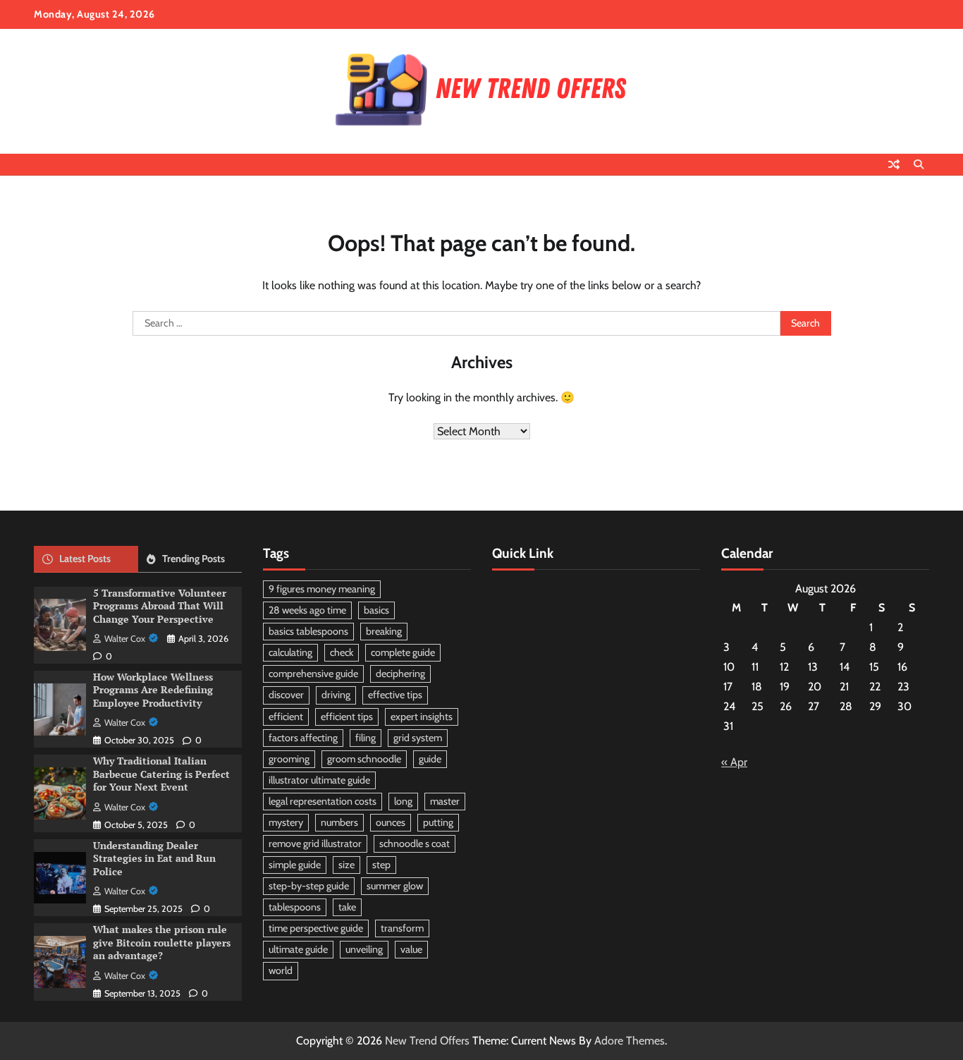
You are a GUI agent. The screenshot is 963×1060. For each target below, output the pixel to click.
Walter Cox (124, 638)
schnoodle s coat (414, 843)
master (445, 801)
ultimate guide (298, 949)
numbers (339, 822)
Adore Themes (629, 1040)
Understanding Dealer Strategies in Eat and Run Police (154, 858)
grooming (289, 759)
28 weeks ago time (307, 610)
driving (335, 694)
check (341, 652)
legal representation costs (322, 801)
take (347, 907)
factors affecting (303, 737)
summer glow (395, 885)
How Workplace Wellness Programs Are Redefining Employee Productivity (153, 689)
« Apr (734, 762)
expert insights (422, 716)
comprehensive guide (313, 673)
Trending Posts (193, 558)
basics (376, 610)
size (346, 864)
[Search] (918, 164)
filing (365, 737)
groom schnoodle (364, 759)
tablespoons (295, 907)
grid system (417, 737)
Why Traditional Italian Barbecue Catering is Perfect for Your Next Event (161, 773)
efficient (286, 716)
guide (430, 759)
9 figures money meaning (322, 589)
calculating (290, 652)
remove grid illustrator (315, 843)
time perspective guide (316, 928)
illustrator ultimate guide (319, 780)
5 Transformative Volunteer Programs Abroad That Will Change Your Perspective (159, 606)
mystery (286, 822)
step (381, 864)
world (281, 970)
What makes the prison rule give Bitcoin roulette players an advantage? (162, 942)
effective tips (395, 694)
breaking (384, 631)
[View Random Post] (893, 164)
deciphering (400, 673)
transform (402, 928)
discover (286, 694)
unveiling (364, 949)
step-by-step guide (309, 885)
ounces (390, 822)
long (403, 801)
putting (438, 822)
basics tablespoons (308, 631)
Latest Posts (85, 558)
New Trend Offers (427, 1040)
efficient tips (347, 716)
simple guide (295, 864)
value (411, 949)
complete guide (403, 652)
